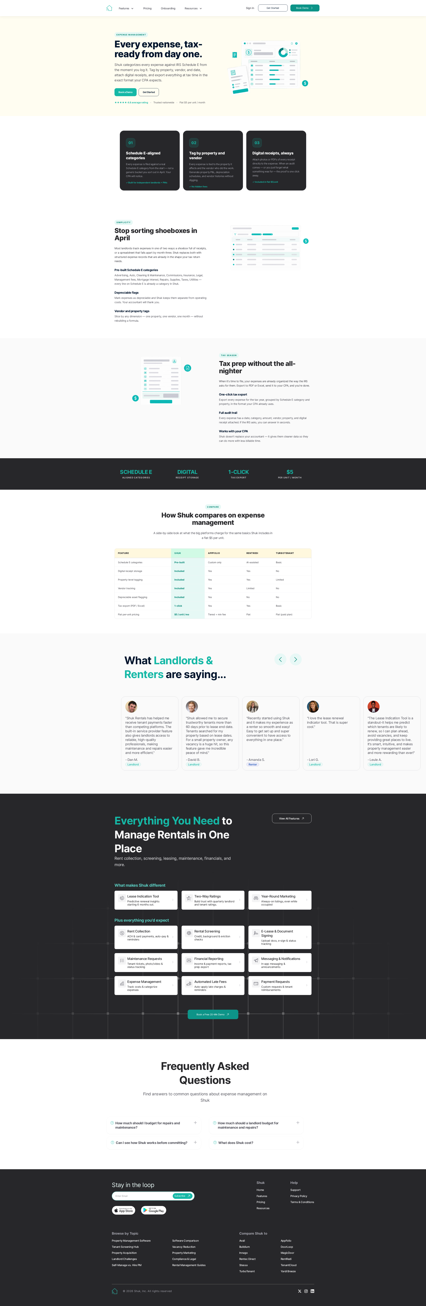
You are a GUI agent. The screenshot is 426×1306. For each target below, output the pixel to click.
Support (295, 1190)
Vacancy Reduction (184, 1246)
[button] (153, 1125)
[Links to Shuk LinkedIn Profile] (312, 1291)
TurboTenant (247, 1271)
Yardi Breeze (288, 1271)
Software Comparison (185, 1240)
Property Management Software (131, 1240)
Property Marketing (184, 1252)
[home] (109, 8)
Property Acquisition (124, 1252)
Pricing (147, 8)
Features (262, 1196)
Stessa (243, 1265)
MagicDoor (287, 1252)
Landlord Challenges (124, 1259)
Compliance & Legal (184, 1259)
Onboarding (168, 8)
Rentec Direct (247, 1259)
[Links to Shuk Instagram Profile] (306, 1291)
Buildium (244, 1246)
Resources (263, 1208)
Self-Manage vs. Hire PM (126, 1265)
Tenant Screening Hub (125, 1246)
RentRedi (286, 1259)
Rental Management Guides (189, 1265)
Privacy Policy (298, 1196)
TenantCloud (289, 1265)
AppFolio (286, 1240)
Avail (242, 1240)
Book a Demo (125, 92)
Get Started (273, 7)
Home (260, 1190)
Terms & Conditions (302, 1202)
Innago (243, 1252)
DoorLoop (287, 1246)
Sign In (250, 8)
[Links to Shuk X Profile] (299, 1291)
